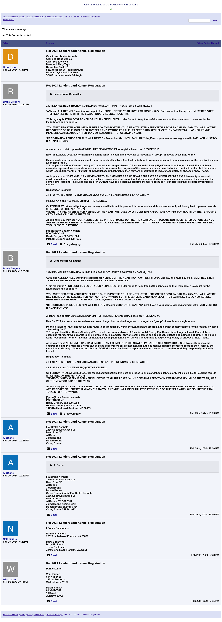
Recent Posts (8, 20)
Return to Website (10, 16)
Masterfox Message (55, 16)
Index (22, 16)
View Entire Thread (208, 43)
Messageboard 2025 (35, 16)
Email (54, 244)
